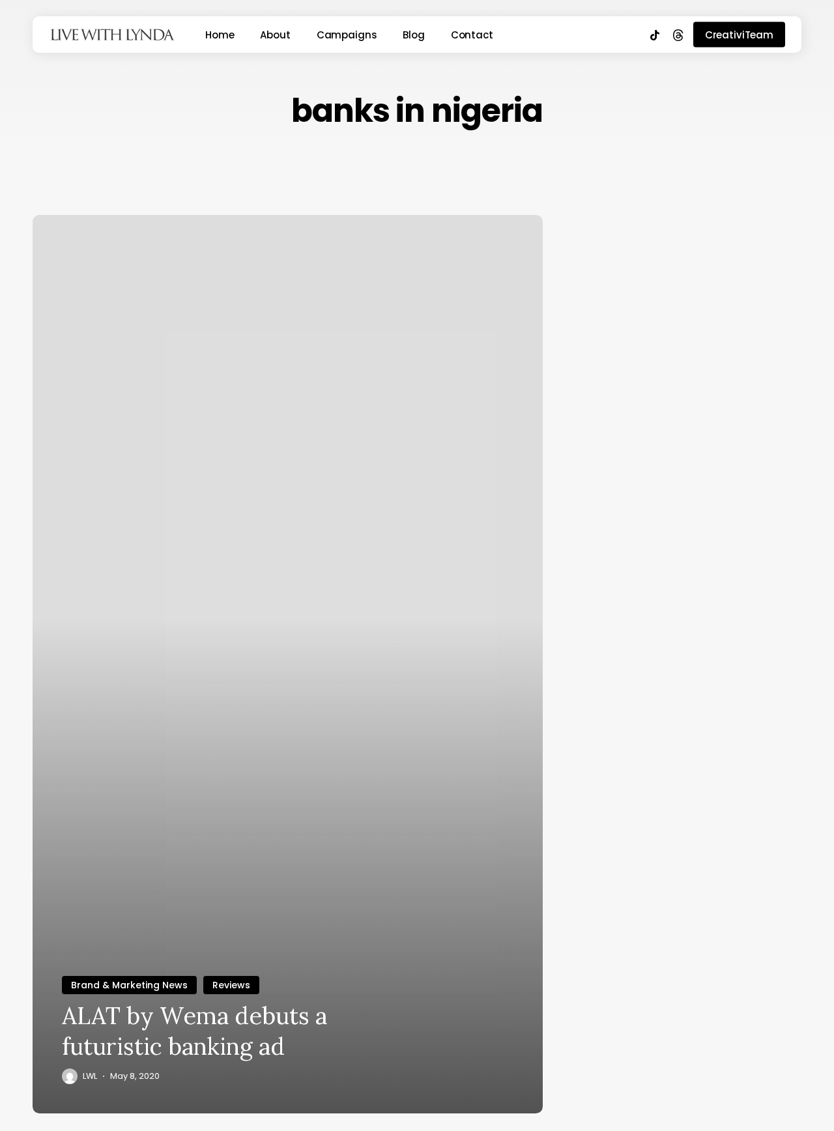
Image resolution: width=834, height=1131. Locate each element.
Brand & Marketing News (129, 985)
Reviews (231, 985)
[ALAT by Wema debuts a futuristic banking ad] (288, 664)
